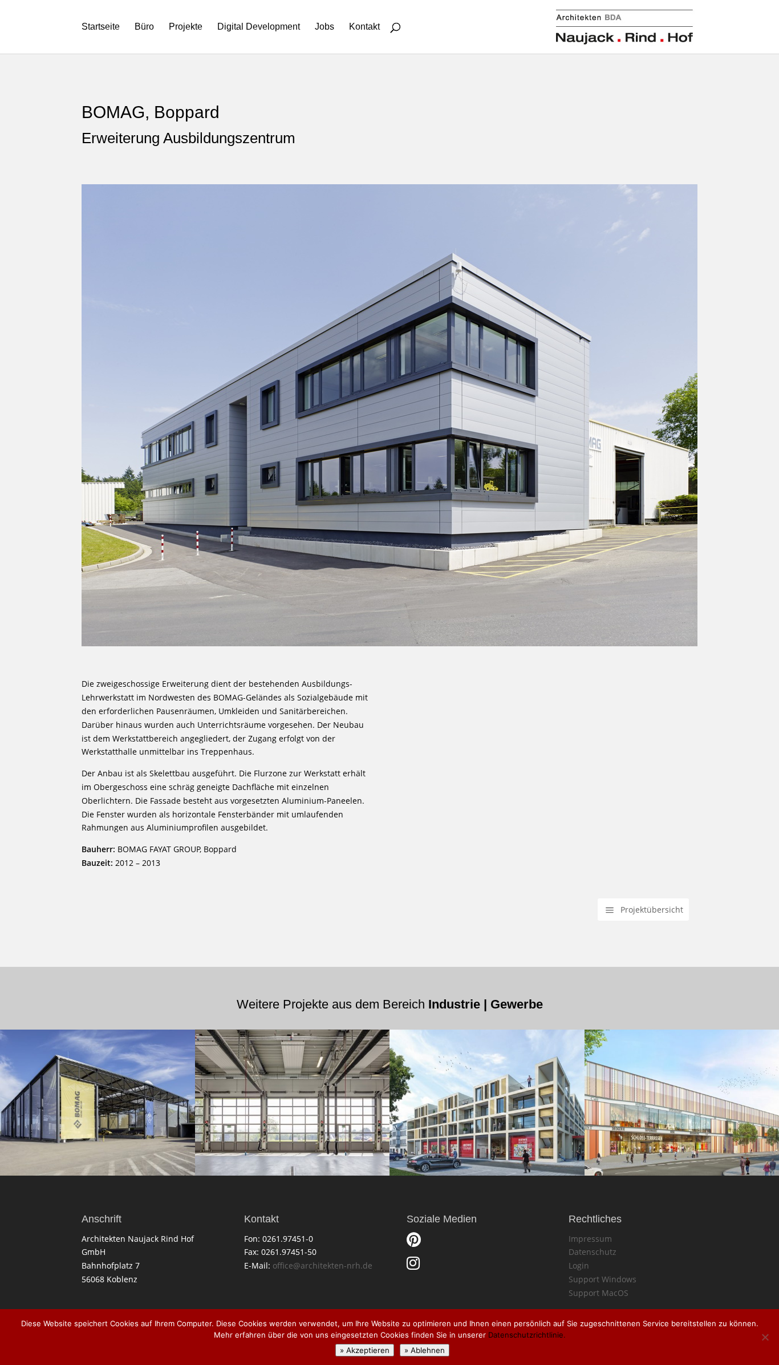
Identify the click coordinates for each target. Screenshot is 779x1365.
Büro (144, 27)
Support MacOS (598, 1292)
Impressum (590, 1238)
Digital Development (258, 27)
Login (579, 1265)
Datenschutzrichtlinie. (527, 1334)
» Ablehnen (424, 1350)
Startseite (101, 27)
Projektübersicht (651, 909)
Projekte (185, 27)
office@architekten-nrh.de (322, 1265)
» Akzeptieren (365, 1350)
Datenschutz (592, 1251)
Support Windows (602, 1279)
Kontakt (364, 27)
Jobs (324, 27)
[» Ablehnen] (764, 1337)
